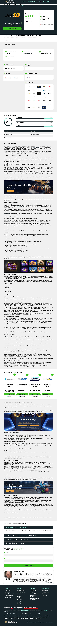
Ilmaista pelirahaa (33, 593)
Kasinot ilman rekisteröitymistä (21, 594)
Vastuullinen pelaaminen (10, 593)
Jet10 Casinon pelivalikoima (9, 37)
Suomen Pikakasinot (7, 4)
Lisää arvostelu (28, 565)
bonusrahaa (51, 157)
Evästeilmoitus (8, 597)
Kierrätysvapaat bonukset (33, 596)
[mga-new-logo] (20, 607)
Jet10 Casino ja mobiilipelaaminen (20, 37)
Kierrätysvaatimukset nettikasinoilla (34, 599)
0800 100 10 (46, 610)
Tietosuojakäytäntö (9, 595)
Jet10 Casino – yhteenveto (8, 40)
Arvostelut (14, 4)
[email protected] (28, 53)
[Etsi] (52, 5)
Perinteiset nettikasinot (22, 603)
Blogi (23, 5)
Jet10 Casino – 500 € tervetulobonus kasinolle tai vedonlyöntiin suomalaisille (21, 35)
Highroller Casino (45, 592)
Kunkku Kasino (45, 590)
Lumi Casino (44, 595)
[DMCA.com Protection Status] (7, 608)
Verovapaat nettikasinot (19, 602)
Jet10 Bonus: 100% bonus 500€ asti (12, 24)
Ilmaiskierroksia (7, 213)
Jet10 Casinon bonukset (40, 35)
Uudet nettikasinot (21, 592)
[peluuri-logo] (15, 607)
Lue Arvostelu (10, 396)
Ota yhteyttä (8, 592)
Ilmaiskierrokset (33, 592)
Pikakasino (6, 497)
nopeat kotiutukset (20, 443)
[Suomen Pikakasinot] (11, 2)
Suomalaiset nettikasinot (19, 597)
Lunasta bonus (12, 28)
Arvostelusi (8, 549)
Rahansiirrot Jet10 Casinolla (32, 37)
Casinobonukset (33, 590)
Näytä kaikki (31, 21)
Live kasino (6, 336)
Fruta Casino (44, 593)
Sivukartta (7, 598)
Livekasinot (19, 599)
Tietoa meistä (8, 590)
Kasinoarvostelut (20, 590)
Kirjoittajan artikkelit (49, 582)
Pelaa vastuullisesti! (25, 610)
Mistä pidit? (7, 552)
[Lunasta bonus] (12, 15)
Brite (19, 434)
